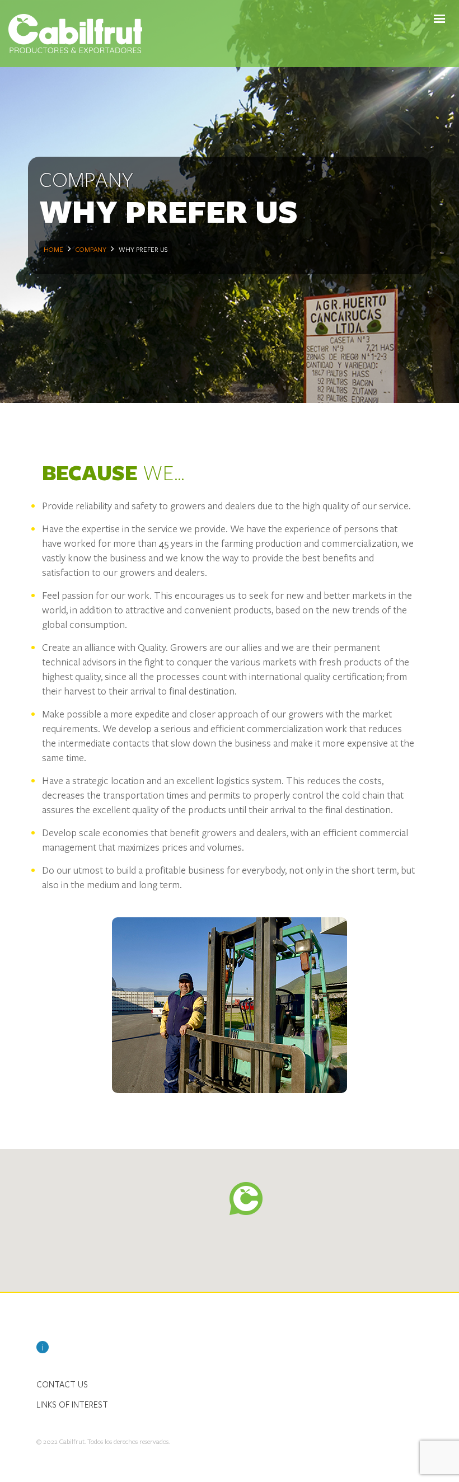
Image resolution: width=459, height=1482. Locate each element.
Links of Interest (72, 1404)
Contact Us (62, 1384)
